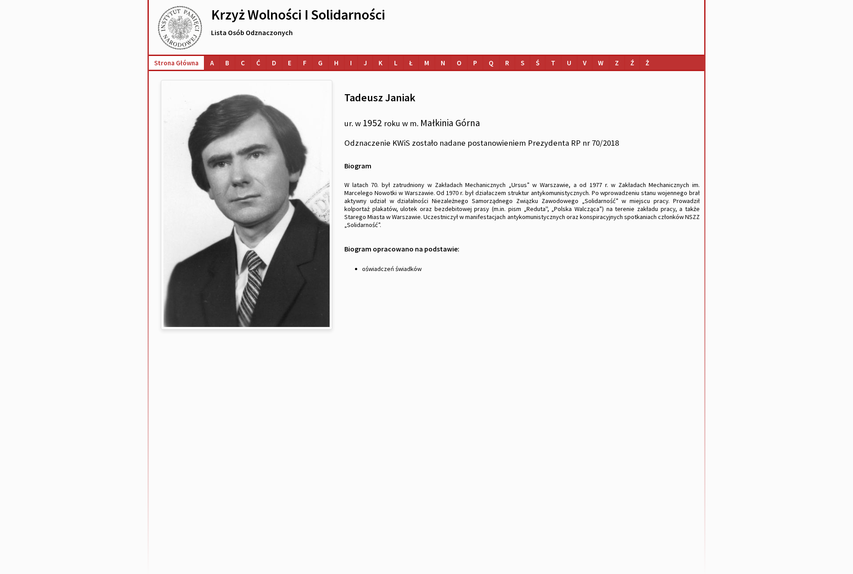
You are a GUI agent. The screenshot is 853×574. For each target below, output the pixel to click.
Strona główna (176, 63)
